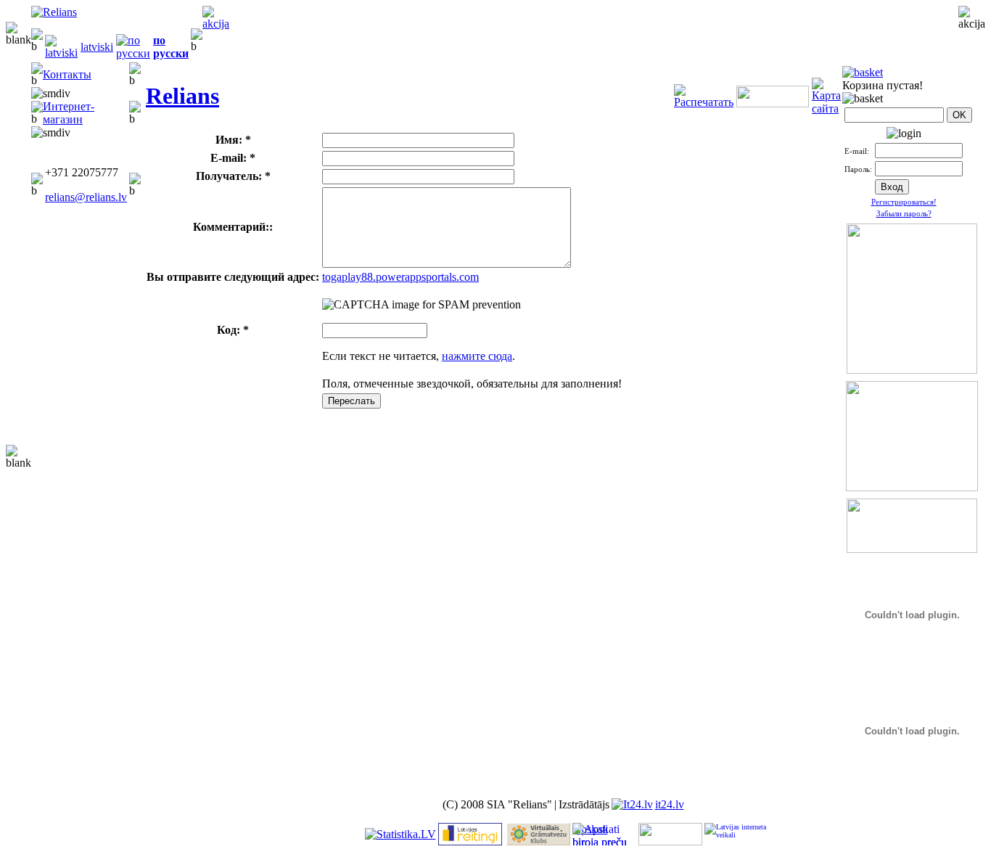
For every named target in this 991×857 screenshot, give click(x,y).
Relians (182, 96)
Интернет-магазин (68, 113)
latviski (97, 47)
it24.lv (669, 804)
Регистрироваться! (904, 201)
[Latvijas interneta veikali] (736, 834)
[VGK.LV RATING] (538, 841)
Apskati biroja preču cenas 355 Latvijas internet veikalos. (599, 834)
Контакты (67, 74)
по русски (171, 47)
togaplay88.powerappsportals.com (400, 277)
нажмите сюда (477, 356)
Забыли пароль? (904, 213)
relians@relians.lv (86, 197)
